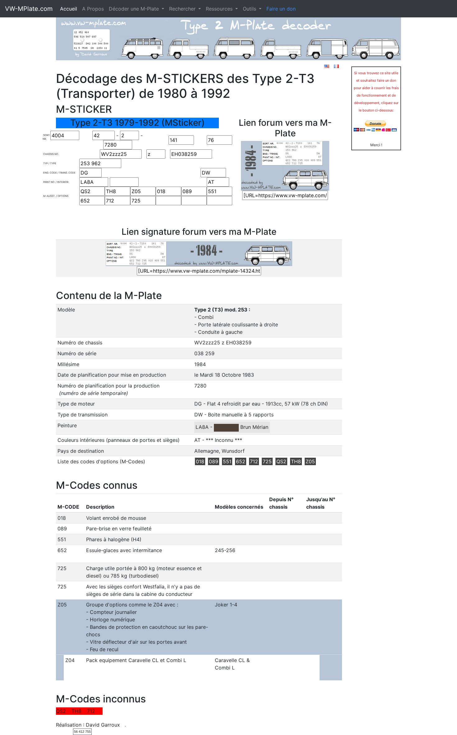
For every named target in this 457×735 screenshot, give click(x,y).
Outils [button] (250, 9)
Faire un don (281, 9)
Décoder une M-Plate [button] (134, 9)
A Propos (93, 9)
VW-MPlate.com (29, 8)
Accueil (68, 9)
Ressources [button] (220, 9)
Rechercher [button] (183, 9)
